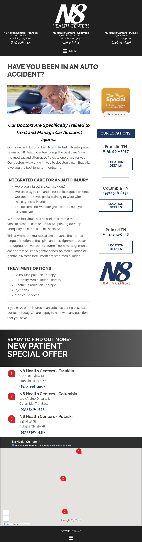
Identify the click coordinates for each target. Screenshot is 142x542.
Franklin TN (21, 147)
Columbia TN (40, 147)
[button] (112, 344)
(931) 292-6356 (121, 42)
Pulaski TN (66, 147)
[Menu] (71, 538)
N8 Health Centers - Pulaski (121, 32)
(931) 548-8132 (71, 42)
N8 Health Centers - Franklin (21, 32)
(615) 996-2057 (20, 42)
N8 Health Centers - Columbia (71, 32)
